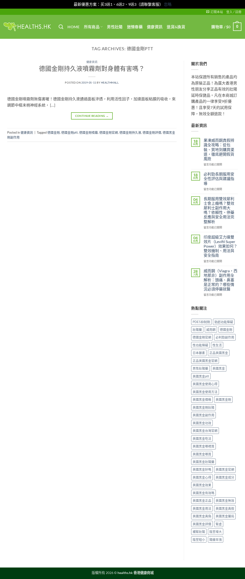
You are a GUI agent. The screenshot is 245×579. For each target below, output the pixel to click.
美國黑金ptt (201, 376)
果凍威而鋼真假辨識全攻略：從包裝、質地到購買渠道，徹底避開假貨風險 (219, 149)
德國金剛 (53, 132)
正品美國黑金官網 (205, 361)
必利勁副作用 (225, 337)
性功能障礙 (200, 345)
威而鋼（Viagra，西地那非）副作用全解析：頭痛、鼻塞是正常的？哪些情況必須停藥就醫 (220, 279)
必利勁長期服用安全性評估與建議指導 (219, 178)
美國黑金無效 (225, 500)
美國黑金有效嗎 (203, 493)
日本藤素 (199, 353)
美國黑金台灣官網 (205, 430)
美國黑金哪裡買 (203, 446)
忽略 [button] (168, 4)
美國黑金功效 (202, 423)
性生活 (217, 345)
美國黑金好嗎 (202, 469)
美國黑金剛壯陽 (203, 407)
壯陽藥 (197, 329)
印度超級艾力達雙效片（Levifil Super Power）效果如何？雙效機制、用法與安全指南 (220, 246)
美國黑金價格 (202, 399)
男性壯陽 (114, 26)
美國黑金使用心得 (205, 384)
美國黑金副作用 (203, 415)
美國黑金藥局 (225, 516)
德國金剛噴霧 (88, 132)
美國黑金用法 (202, 508)
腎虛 (219, 524)
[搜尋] (61, 27)
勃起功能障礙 (223, 322)
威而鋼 (211, 329)
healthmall (110, 82)
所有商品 (92, 26)
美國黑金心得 (202, 477)
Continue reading (92, 116)
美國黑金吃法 (202, 438)
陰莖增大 (215, 532)
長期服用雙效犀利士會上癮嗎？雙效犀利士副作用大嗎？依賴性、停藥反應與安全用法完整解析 (219, 210)
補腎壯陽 (199, 532)
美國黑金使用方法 (205, 392)
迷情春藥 (135, 26)
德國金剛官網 (108, 132)
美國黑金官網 (225, 469)
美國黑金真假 (225, 508)
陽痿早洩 (215, 539)
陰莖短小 (199, 539)
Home (73, 26)
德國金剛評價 (152, 132)
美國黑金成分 (225, 477)
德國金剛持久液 (130, 132)
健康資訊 (154, 26)
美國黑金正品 (202, 500)
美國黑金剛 (223, 399)
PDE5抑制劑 (201, 322)
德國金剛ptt (69, 132)
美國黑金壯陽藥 (203, 462)
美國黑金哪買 (202, 454)
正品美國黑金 (218, 353)
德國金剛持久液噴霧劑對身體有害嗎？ (92, 68)
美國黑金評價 (202, 524)
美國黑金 (218, 368)
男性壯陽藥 (200, 368)
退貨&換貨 (176, 26)
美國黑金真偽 (202, 516)
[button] (214, 12)
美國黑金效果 (202, 485)
